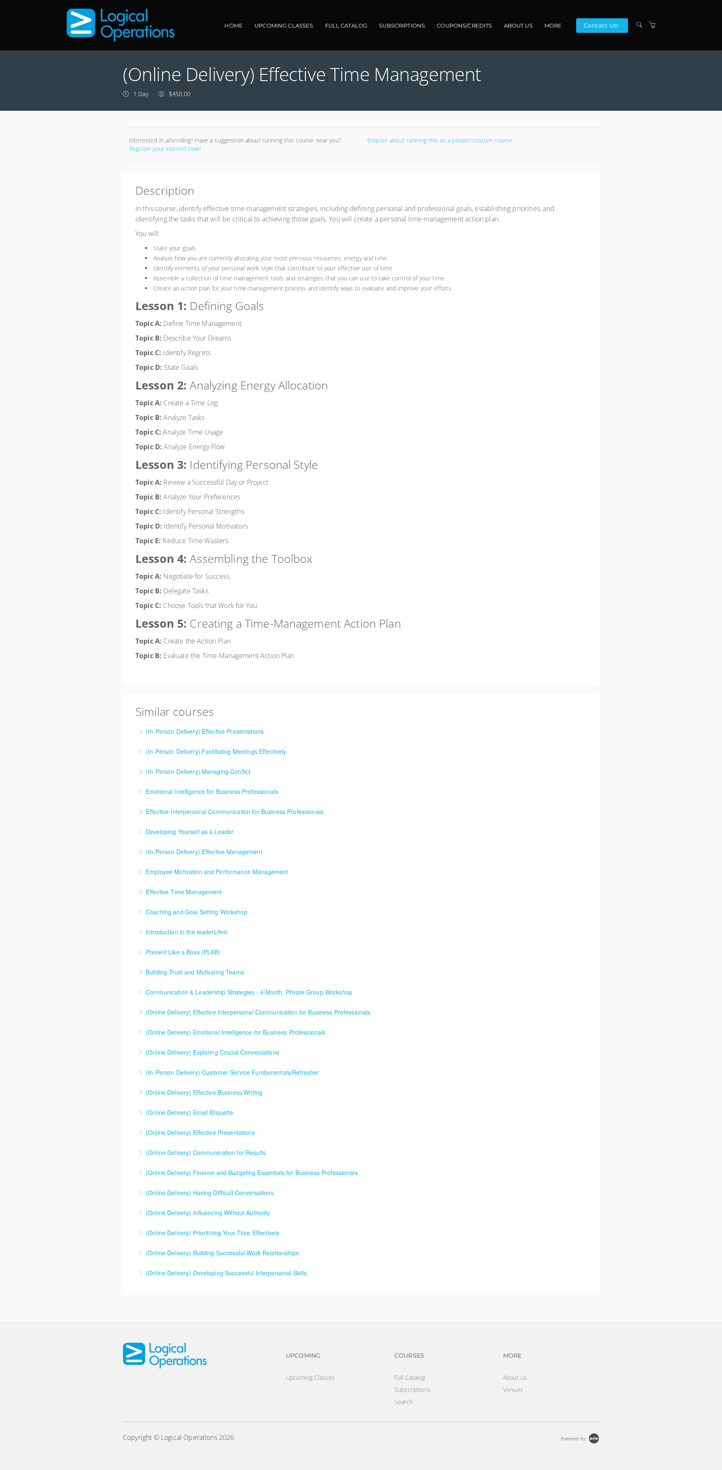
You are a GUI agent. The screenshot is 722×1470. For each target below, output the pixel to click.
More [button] (553, 25)
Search (403, 1402)
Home (233, 25)
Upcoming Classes (283, 25)
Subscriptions (402, 25)
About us (518, 25)
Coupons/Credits (464, 25)
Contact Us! (601, 25)
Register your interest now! (165, 149)
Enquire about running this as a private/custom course (439, 140)
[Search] (639, 25)
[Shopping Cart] (652, 25)
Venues (513, 1390)
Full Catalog (346, 25)
